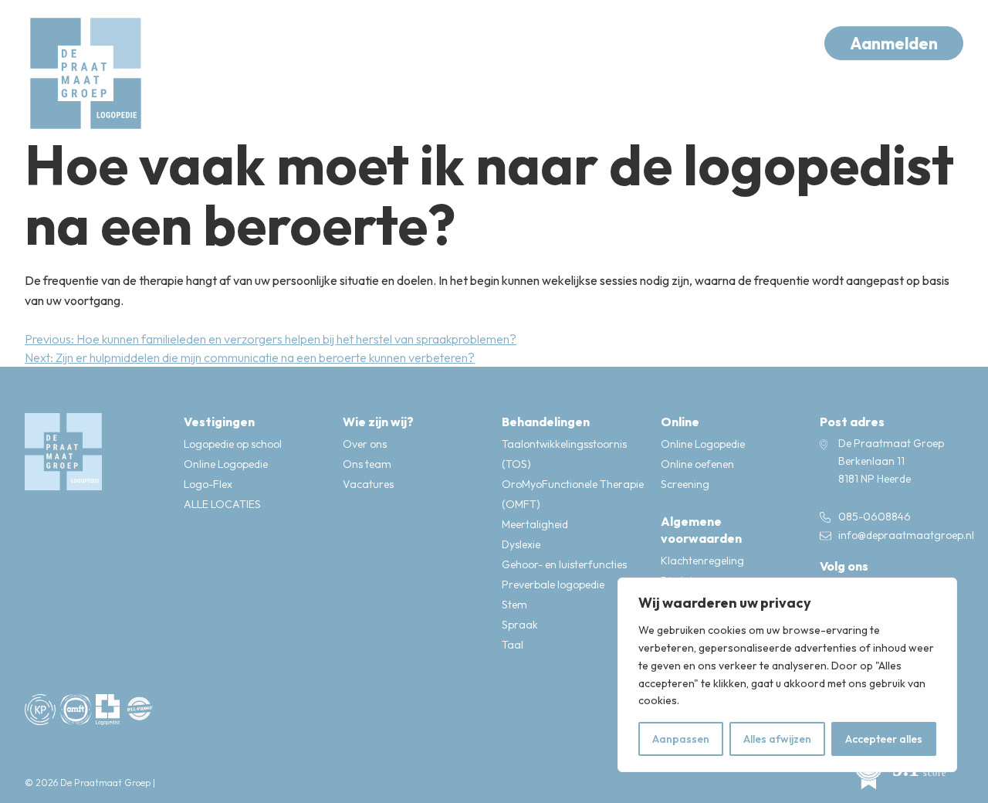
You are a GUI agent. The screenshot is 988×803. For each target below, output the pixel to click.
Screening (685, 484)
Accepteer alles (883, 739)
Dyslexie (521, 544)
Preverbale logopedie (553, 584)
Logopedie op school (233, 444)
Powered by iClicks (196, 782)
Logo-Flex (208, 484)
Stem (514, 605)
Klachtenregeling (702, 561)
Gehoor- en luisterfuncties (564, 564)
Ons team (367, 464)
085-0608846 (874, 516)
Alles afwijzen (777, 739)
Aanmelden (894, 43)
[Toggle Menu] (779, 43)
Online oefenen (697, 464)
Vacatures (368, 484)
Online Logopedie (226, 464)
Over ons (365, 444)
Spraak (520, 625)
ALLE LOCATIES (222, 504)
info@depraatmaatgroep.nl (906, 535)
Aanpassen (680, 739)
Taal (512, 645)
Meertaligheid (535, 524)
